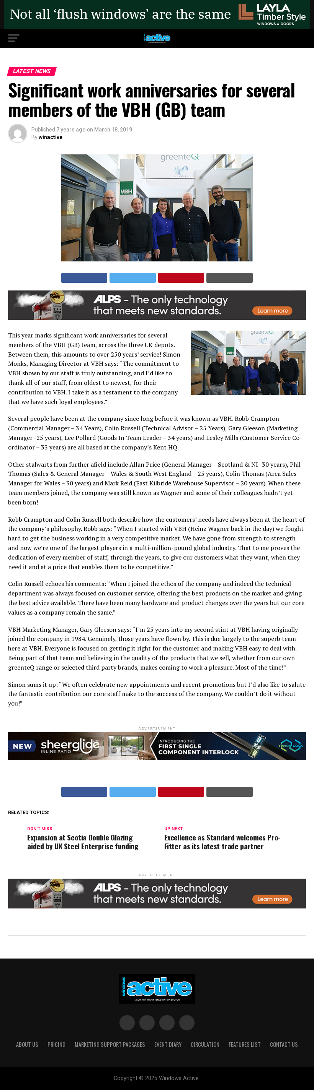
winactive (50, 137)
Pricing (56, 1044)
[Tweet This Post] (133, 278)
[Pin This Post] (181, 278)
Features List (245, 1044)
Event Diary (168, 1044)
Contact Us (284, 1044)
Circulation (205, 1044)
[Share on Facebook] (84, 278)
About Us (27, 1044)
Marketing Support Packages (110, 1044)
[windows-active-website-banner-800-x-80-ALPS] (157, 317)
